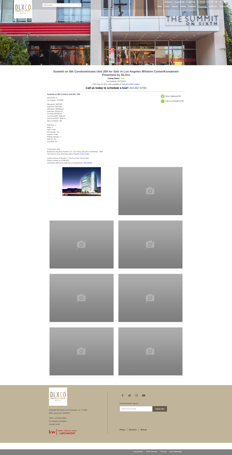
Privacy (122, 430)
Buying (175, 6)
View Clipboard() (175, 451)
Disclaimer (133, 430)
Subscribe (159, 409)
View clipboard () (173, 96)
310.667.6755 (204, 2)
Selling (183, 6)
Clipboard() (224, 6)
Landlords (192, 6)
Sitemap (143, 430)
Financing (202, 6)
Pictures (164, 451)
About (159, 6)
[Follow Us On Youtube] (225, 2)
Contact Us (213, 6)
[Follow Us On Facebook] (212, 2)
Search (167, 6)
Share (169, 2)
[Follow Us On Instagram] (220, 2)
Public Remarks (151, 451)
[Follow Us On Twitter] (216, 2)
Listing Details (138, 451)
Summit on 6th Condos (130, 84)
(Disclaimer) (88, 163)
